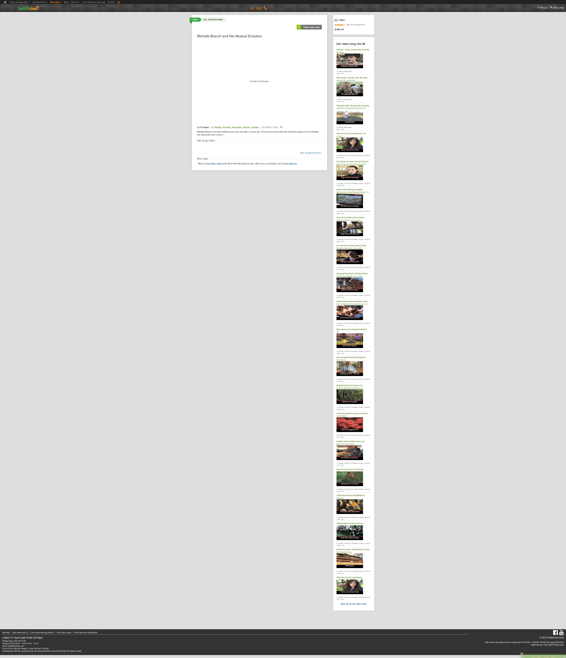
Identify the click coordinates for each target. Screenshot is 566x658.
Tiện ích (75, 2)
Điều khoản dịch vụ (20, 632)
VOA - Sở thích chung (213, 19)
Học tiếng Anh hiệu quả (94, 2)
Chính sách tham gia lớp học (42, 632)
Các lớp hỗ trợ (39, 2)
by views (353, 61)
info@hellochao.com (16, 646)
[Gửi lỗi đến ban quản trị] (281, 127)
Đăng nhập (558, 7)
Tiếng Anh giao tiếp (18, 2)
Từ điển (111, 2)
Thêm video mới (311, 27)
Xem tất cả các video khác (354, 603)
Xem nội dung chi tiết (311, 152)
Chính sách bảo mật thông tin (85, 632)
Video (195, 19)
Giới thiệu (6, 632)
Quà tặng (55, 2)
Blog (66, 2)
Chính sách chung (64, 632)
